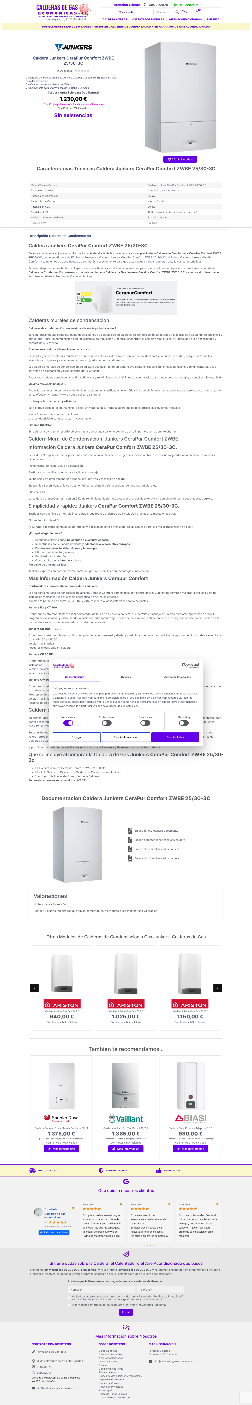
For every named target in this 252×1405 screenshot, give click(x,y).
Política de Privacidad (111, 1386)
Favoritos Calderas (159, 1350)
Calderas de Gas (108, 1350)
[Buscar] (162, 12)
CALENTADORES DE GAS (148, 19)
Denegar (77, 737)
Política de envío (108, 1372)
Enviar (126, 1312)
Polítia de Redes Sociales (113, 1393)
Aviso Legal (105, 1390)
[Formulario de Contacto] (33, 1352)
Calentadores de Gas (110, 1354)
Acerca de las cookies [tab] (177, 676)
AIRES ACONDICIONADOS (185, 19)
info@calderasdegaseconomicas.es (56, 1388)
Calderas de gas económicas (54, 1215)
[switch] (107, 723)
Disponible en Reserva (111, 1379)
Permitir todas (175, 737)
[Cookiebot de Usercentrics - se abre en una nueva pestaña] (184, 665)
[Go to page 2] (144, 1245)
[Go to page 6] (155, 1245)
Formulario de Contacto (51, 1351)
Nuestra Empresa (108, 1361)
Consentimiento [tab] (74, 676)
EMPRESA (213, 19)
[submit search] (177, 12)
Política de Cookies (109, 1383)
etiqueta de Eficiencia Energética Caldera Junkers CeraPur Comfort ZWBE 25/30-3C (111, 257)
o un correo (89, 1269)
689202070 (158, 5)
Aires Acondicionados (111, 1357)
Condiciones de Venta (111, 1368)
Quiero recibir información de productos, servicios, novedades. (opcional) (119, 1304)
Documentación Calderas (163, 1354)
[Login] (132, 12)
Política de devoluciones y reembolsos (120, 1375)
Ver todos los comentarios (54, 1232)
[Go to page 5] (153, 1245)
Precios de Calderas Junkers (74, 276)
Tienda (103, 1365)
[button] (217, 988)
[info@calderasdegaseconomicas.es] (33, 1388)
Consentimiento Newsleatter (114, 1397)
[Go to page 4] (150, 1245)
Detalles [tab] (126, 676)
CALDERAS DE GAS (115, 19)
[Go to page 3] (147, 1245)
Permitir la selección (126, 737)
